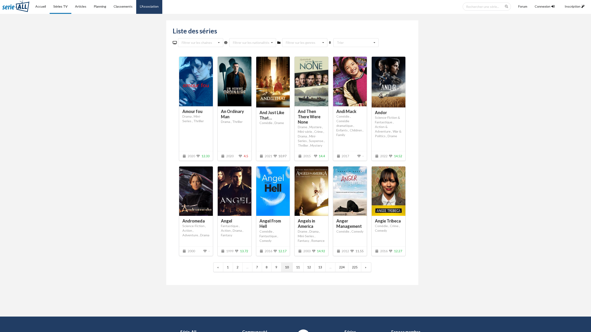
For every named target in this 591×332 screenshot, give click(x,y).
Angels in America (306, 223)
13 (320, 267)
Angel (226, 220)
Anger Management (349, 223)
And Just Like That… (271, 115)
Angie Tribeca (388, 220)
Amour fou (192, 111)
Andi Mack (346, 111)
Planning (100, 6)
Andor (381, 112)
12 (309, 267)
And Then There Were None (309, 117)
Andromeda (193, 220)
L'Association (149, 6)
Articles (80, 6)
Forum (522, 6)
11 (298, 267)
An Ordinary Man (232, 114)
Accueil (40, 6)
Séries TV (60, 6)
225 (355, 267)
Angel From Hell (270, 223)
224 (342, 267)
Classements (123, 6)
